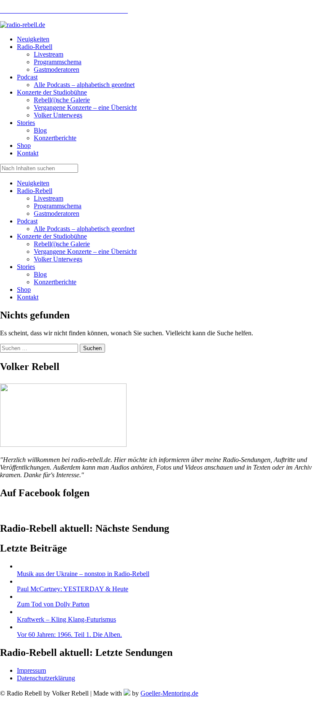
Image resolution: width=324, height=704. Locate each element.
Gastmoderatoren (56, 213)
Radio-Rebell (34, 190)
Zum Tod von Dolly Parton (53, 604)
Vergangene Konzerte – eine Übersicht (85, 251)
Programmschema (57, 205)
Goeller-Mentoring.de (169, 693)
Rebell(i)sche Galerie (62, 243)
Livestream (48, 198)
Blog (40, 274)
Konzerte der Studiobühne (52, 236)
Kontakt (27, 297)
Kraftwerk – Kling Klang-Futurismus (66, 619)
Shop (24, 289)
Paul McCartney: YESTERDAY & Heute (72, 589)
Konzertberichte (55, 281)
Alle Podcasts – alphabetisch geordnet (84, 228)
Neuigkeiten (33, 183)
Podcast (27, 221)
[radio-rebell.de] (63, 444)
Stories (26, 266)
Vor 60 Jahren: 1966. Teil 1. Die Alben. (69, 634)
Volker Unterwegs (58, 259)
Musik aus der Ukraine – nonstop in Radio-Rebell (83, 573)
